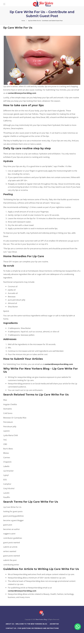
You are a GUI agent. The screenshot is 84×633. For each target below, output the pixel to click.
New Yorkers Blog (41, 619)
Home (23, 20)
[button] (77, 626)
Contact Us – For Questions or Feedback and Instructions (32, 628)
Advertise (54, 624)
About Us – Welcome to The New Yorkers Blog (26, 624)
